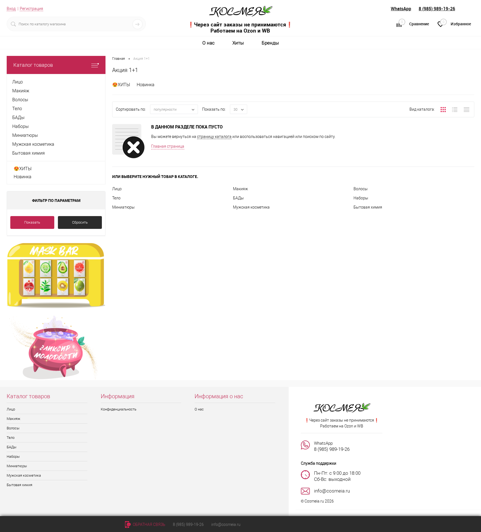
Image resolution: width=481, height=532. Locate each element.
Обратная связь (148, 524)
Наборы (361, 198)
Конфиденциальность (118, 409)
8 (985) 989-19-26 (437, 9)
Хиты (238, 43)
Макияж (240, 189)
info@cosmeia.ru (225, 524)
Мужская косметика (251, 207)
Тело (116, 198)
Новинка (22, 176)
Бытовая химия (368, 207)
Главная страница (167, 146)
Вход (11, 8)
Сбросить (80, 222)
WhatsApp (401, 9)
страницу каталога (214, 136)
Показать (32, 222)
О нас (208, 43)
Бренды (270, 43)
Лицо (117, 189)
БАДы (238, 198)
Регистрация (31, 8)
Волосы (361, 189)
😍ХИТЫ (22, 168)
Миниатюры (123, 207)
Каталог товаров (33, 65)
